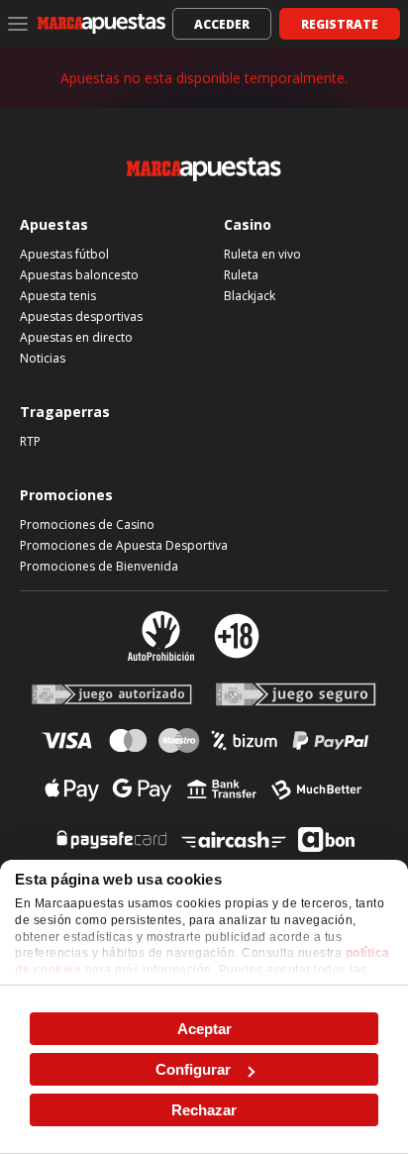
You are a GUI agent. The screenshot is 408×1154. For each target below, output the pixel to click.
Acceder (222, 24)
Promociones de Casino (87, 524)
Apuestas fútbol (64, 254)
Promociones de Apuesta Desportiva (124, 545)
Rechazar (204, 1110)
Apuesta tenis (58, 295)
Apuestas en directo (76, 337)
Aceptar (204, 1028)
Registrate (339, 24)
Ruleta (241, 274)
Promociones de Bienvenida (99, 566)
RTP (30, 441)
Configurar (193, 1069)
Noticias (42, 358)
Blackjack (249, 295)
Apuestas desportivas (81, 316)
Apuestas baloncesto (79, 274)
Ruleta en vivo (262, 254)
